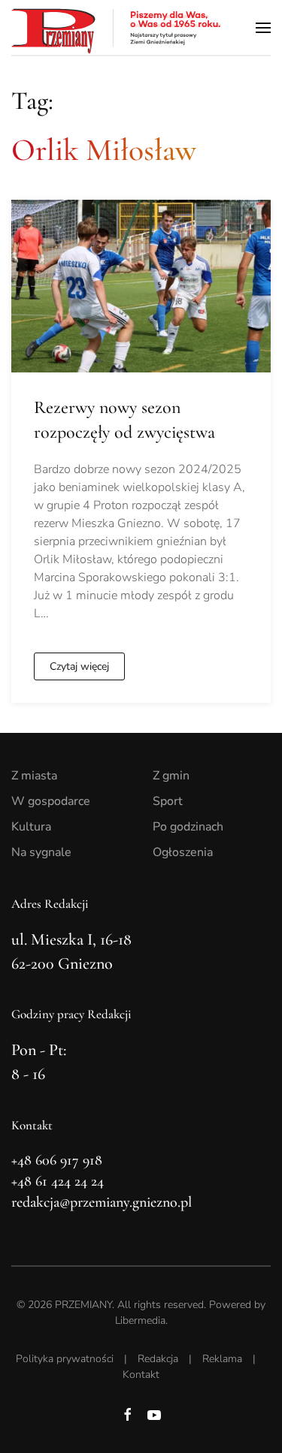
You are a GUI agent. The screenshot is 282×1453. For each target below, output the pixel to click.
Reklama (222, 1359)
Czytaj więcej (79, 666)
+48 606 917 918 (56, 1160)
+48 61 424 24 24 (57, 1181)
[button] (263, 27)
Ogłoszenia (183, 852)
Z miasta (34, 775)
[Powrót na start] (116, 27)
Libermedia (140, 1320)
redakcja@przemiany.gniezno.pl (101, 1202)
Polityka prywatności (65, 1359)
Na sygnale (41, 852)
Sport (168, 801)
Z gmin (171, 775)
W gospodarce (50, 801)
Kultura (31, 826)
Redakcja (158, 1359)
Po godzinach (188, 826)
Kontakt (141, 1374)
